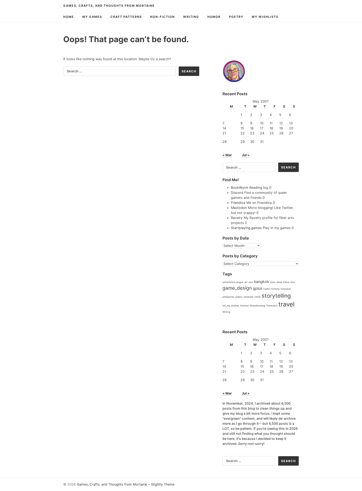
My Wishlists (265, 16)
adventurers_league (232, 282)
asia (250, 282)
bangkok (261, 281)
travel (286, 304)
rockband (248, 297)
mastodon (286, 289)
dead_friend (283, 282)
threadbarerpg (257, 305)
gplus (257, 288)
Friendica (238, 203)
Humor (214, 16)
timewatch (271, 305)
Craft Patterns (126, 16)
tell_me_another (230, 305)
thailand (244, 305)
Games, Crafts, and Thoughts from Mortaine (109, 5)
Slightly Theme (163, 484)
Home (68, 16)
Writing (191, 16)
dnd (292, 282)
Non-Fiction (162, 16)
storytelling (276, 295)
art (245, 282)
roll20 (258, 297)
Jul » (246, 155)
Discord (237, 192)
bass (272, 282)
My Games (92, 16)
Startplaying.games (246, 228)
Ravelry (237, 218)
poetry (238, 297)
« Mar (227, 155)
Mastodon (239, 208)
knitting (275, 289)
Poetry (236, 16)
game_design (237, 288)
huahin (266, 289)
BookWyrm (239, 187)
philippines (228, 297)
